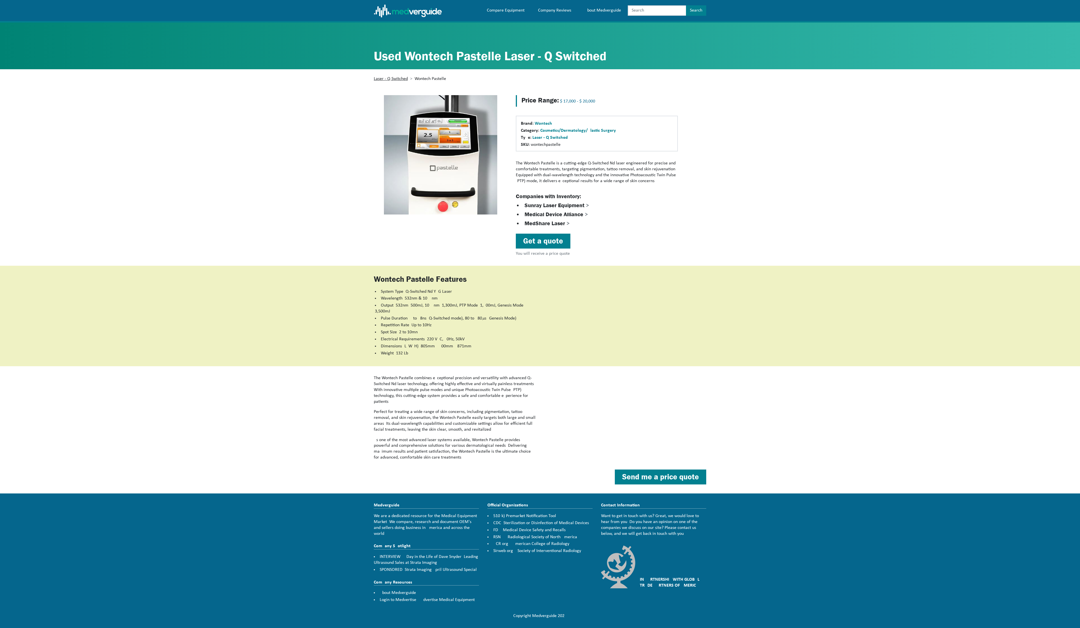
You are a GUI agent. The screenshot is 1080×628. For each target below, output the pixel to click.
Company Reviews (554, 10)
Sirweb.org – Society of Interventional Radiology (537, 551)
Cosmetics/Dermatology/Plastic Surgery (578, 130)
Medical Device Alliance (556, 214)
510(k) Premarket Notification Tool (524, 516)
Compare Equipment (506, 10)
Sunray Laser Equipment (557, 205)
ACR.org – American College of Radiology (531, 544)
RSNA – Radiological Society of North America (535, 537)
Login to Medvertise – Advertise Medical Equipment (427, 600)
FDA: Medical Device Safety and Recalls (529, 530)
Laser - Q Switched (391, 79)
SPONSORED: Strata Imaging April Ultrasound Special (428, 569)
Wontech (543, 123)
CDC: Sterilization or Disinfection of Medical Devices (541, 523)
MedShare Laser (547, 223)
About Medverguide (603, 10)
